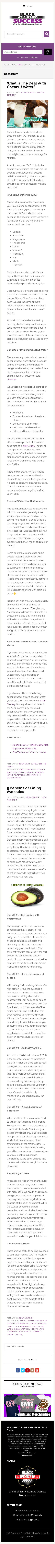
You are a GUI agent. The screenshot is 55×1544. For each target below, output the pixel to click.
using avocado (25, 1332)
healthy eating (39, 1323)
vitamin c (36, 775)
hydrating (38, 772)
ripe (42, 1329)
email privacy (33, 57)
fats (17, 1323)
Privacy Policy (27, 1455)
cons (16, 772)
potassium (21, 775)
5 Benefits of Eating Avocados (24, 790)
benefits (32, 769)
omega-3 (17, 1329)
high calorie (25, 1326)
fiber (22, 1323)
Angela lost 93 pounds (27, 1519)
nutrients (11, 775)
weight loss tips (14, 1335)
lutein (10, 1329)
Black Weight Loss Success (27, 19)
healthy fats (13, 1326)
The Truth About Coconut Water (29, 752)
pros (29, 775)
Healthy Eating (25, 764)
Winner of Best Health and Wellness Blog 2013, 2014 (27, 1493)
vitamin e (37, 1332)
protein (35, 1329)
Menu (29, 6)
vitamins (11, 778)
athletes (23, 769)
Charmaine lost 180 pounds (27, 1515)
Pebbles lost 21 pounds (27, 1510)
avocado (23, 1321)
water (18, 778)
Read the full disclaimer (27, 1453)
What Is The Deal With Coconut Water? (26, 85)
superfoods (12, 1332)
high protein (37, 1326)
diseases (11, 379)
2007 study (28, 446)
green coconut (26, 772)
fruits (28, 1323)
